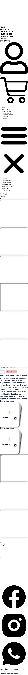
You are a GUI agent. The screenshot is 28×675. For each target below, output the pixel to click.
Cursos (4, 39)
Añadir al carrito (11, 371)
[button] (14, 149)
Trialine (6, 418)
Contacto (5, 41)
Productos (6, 29)
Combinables (6, 32)
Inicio (2, 27)
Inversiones (6, 34)
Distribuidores (7, 36)
